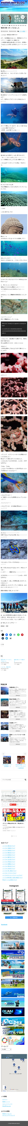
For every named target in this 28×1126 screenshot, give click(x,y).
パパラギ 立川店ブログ (8, 859)
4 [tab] (7, 25)
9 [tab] (16, 25)
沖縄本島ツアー (14, 687)
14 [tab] (25, 25)
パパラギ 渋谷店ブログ (8, 868)
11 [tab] (20, 25)
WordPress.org (6, 1106)
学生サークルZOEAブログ (9, 880)
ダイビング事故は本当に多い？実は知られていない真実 (14, 823)
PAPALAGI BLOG (16, 1123)
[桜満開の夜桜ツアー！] (5, 714)
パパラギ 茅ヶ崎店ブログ (9, 870)
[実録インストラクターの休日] (5, 738)
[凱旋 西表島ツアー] (5, 702)
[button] (25, 820)
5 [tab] (9, 25)
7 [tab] (13, 25)
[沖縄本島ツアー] (5, 691)
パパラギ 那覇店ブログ (8, 864)
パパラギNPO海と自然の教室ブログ (12, 877)
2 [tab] (4, 25)
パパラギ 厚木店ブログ (8, 866)
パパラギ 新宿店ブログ (8, 850)
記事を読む (18, 695)
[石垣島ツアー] (5, 726)
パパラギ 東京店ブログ (8, 846)
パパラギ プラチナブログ (9, 873)
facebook (4, 924)
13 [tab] (23, 25)
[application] (14, 328)
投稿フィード (6, 1101)
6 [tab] (11, 25)
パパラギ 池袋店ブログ (8, 848)
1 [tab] (2, 25)
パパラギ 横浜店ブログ (8, 852)
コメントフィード (7, 1104)
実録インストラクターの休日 (17, 735)
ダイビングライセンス (8, 1115)
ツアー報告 (22, 31)
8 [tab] (14, 25)
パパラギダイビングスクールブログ (12, 875)
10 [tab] (18, 25)
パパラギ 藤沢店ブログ (8, 857)
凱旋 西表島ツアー (14, 699)
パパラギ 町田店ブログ (8, 855)
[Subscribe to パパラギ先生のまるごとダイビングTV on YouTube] (14, 805)
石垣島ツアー (13, 723)
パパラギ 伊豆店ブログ (8, 861)
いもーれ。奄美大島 (6, 667)
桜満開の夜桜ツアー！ (16, 711)
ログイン (4, 1099)
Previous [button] (3, 18)
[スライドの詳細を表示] (14, 19)
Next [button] (25, 18)
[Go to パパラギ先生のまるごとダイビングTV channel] (14, 792)
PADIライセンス (7, 1113)
